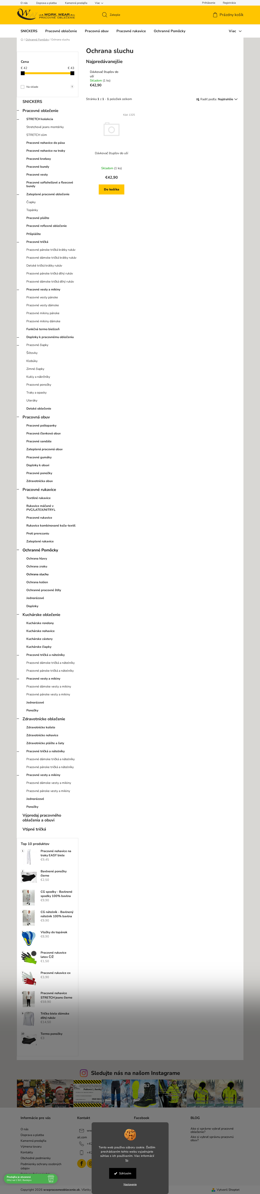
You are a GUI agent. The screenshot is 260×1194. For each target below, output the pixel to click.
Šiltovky (32, 353)
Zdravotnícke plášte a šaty (45, 743)
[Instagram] (91, 1163)
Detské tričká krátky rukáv (44, 265)
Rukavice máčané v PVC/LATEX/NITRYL (40, 508)
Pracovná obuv (36, 417)
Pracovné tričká (37, 242)
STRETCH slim (36, 135)
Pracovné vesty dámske (42, 305)
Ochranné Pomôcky (40, 550)
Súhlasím (125, 1173)
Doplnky (32, 606)
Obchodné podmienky (36, 1158)
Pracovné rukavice (39, 489)
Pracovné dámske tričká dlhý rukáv (50, 281)
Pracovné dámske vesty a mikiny (48, 686)
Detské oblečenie (38, 408)
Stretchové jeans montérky (45, 127)
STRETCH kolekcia (39, 119)
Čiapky (31, 202)
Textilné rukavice (38, 498)
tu (126, 1160)
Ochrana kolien (37, 582)
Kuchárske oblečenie (41, 614)
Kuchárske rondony (40, 623)
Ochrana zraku (36, 566)
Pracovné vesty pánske (42, 297)
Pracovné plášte (37, 218)
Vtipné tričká (34, 829)
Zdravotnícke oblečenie (44, 719)
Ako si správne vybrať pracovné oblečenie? (212, 1130)
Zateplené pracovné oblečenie (47, 194)
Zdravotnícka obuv (39, 481)
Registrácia (229, 3)
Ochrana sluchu (37, 574)
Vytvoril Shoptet (228, 1190)
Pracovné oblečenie (40, 110)
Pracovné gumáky (39, 457)
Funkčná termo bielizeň (42, 329)
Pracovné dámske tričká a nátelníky (50, 663)
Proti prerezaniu (37, 533)
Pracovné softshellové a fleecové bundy (49, 184)
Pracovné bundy (37, 167)
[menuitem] (29, 31)
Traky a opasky (36, 392)
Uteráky (31, 400)
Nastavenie (130, 1184)
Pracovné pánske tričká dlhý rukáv (49, 273)
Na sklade (49, 87)
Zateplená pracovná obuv (44, 449)
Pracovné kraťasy (38, 159)
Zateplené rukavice (40, 541)
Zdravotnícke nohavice (42, 735)
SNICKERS (32, 101)
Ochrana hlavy (36, 558)
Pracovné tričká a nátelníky (45, 655)
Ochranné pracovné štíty (43, 590)
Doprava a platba (46, 3)
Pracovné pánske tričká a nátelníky (50, 671)
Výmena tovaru (31, 1146)
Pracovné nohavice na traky (45, 151)
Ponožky (32, 710)
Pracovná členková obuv (43, 433)
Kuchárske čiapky (38, 647)
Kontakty (27, 1152)
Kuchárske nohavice (40, 631)
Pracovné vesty (37, 174)
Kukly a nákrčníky (38, 377)
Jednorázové (35, 598)
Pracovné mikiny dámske (43, 321)
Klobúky (32, 361)
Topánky (32, 210)
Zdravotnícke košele (40, 727)
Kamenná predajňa (76, 3)
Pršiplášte (33, 234)
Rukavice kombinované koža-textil (50, 525)
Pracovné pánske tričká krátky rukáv (50, 250)
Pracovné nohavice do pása (45, 143)
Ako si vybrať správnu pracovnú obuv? (212, 1138)
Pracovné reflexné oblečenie (46, 226)
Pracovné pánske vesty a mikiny (48, 694)
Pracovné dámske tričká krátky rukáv (51, 258)
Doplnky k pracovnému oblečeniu (50, 337)
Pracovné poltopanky (41, 425)
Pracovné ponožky (38, 385)
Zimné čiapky (35, 369)
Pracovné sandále (39, 441)
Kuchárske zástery (39, 639)
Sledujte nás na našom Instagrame (135, 1073)
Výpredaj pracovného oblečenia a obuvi (42, 818)
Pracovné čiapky (37, 345)
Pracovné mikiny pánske (42, 313)
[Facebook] (81, 1163)
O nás (24, 3)
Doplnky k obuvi (37, 465)
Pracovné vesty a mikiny (43, 289)
